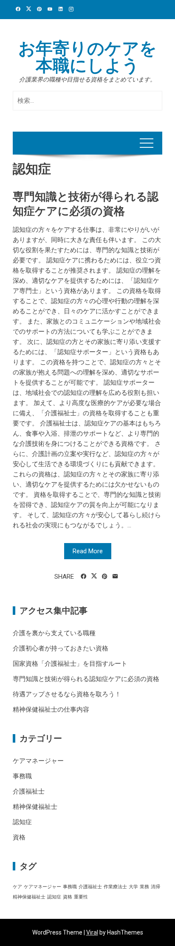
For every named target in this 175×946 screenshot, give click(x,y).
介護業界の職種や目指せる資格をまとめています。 (87, 79)
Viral (92, 932)
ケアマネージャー (38, 761)
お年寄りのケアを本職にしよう (87, 57)
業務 (144, 887)
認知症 (22, 822)
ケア (17, 887)
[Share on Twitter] (94, 576)
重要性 (81, 897)
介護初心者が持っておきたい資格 (60, 648)
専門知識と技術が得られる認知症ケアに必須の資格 (86, 679)
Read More (88, 551)
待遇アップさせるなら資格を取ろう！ (67, 694)
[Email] (115, 576)
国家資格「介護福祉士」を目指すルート (70, 663)
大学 (133, 887)
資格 (19, 837)
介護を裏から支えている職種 (54, 633)
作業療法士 (115, 887)
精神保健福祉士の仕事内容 (51, 709)
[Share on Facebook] (83, 576)
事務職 (22, 776)
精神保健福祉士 (35, 807)
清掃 (155, 887)
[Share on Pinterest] (104, 576)
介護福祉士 (29, 791)
